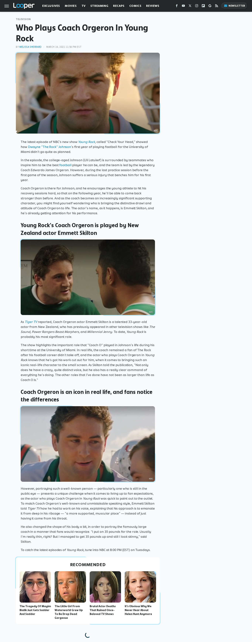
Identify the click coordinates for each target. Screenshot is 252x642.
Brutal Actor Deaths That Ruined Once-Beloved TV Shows (103, 610)
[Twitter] (190, 6)
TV (84, 6)
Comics (135, 6)
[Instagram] (197, 6)
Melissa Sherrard (30, 46)
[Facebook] (177, 6)
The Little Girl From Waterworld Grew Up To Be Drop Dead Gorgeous (69, 612)
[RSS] (216, 6)
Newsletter (237, 5)
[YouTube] (183, 6)
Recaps (119, 6)
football (65, 165)
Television (23, 19)
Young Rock (86, 142)
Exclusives (51, 6)
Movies (71, 6)
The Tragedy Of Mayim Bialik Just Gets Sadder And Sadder (35, 610)
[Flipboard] (203, 6)
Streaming (99, 6)
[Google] (210, 6)
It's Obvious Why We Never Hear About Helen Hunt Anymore (138, 610)
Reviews (152, 6)
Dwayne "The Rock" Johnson (49, 147)
